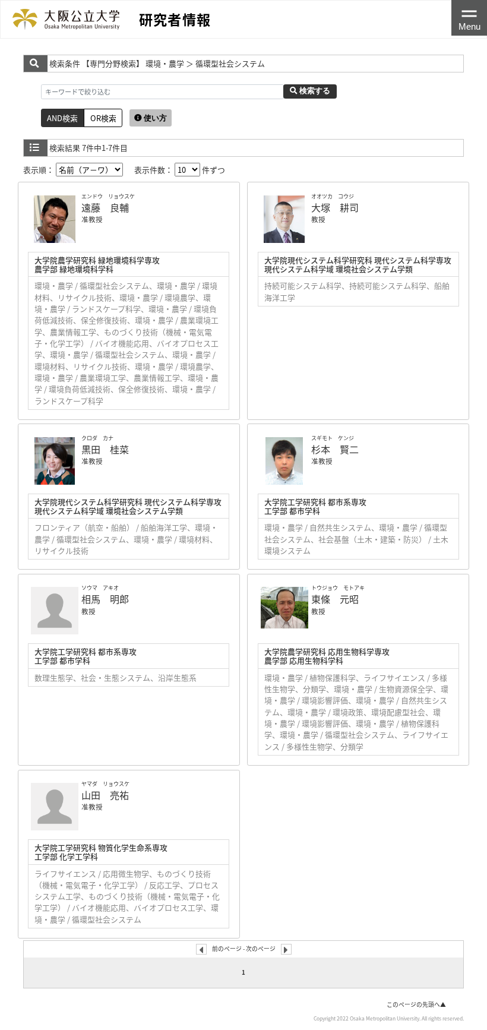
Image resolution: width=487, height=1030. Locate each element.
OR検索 (103, 118)
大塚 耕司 (335, 207)
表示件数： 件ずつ (179, 169)
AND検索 (62, 118)
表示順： (39, 169)
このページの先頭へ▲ (416, 1004)
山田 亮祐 (105, 795)
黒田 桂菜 (105, 449)
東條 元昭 (335, 599)
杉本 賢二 (335, 449)
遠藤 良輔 (105, 207)
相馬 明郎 (105, 599)
